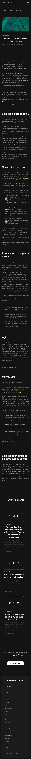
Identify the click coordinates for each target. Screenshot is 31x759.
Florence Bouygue (14, 73)
